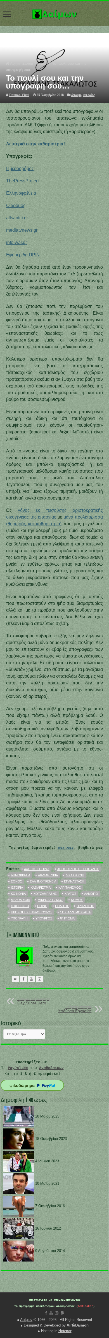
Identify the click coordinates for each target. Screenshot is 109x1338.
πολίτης (62, 906)
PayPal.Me (18, 1068)
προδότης (85, 906)
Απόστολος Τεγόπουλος (78, 869)
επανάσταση (74, 881)
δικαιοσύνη (75, 875)
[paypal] (62, 1313)
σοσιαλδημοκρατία (75, 912)
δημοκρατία (20, 875)
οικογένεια (20, 906)
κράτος (70, 893)
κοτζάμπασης (45, 893)
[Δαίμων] (54, 13)
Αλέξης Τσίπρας (36, 869)
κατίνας (66, 847)
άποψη (42, 63)
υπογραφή (19, 918)
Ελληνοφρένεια (43, 881)
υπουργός (43, 918)
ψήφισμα (67, 918)
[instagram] (56, 1313)
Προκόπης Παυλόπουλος (31, 912)
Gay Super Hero (33, 1001)
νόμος (77, 900)
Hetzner (65, 1331)
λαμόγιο (91, 893)
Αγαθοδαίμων (51, 1068)
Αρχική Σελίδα (21, 63)
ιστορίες (89, 95)
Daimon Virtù (19, 95)
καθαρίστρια (41, 887)
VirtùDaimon (78, 1325)
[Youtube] (51, 1313)
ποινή (42, 906)
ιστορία (17, 887)
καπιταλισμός (69, 887)
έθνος (16, 881)
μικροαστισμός (50, 900)
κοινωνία (18, 893)
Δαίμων (26, 1320)
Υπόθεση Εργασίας (75, 1009)
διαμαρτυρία (48, 875)
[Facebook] (46, 1313)
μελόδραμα (20, 900)
